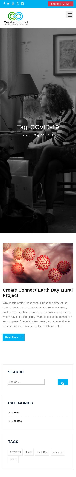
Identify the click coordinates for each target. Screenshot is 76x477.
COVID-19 (15, 452)
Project (15, 412)
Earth (29, 452)
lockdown (58, 452)
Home (26, 135)
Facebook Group (60, 4)
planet (13, 459)
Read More (12, 337)
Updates (16, 420)
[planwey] (16, 17)
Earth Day (42, 452)
